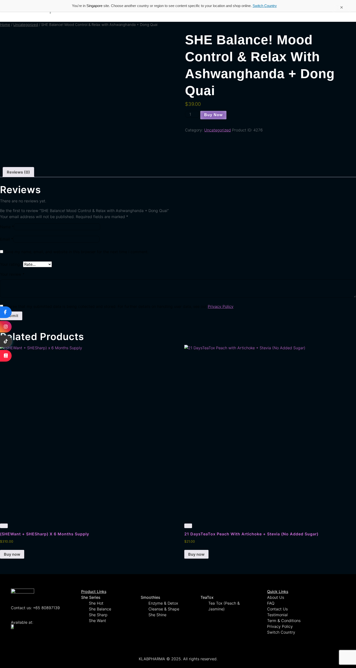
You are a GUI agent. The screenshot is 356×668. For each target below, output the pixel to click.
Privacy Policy (220, 306)
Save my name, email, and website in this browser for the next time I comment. (76, 251)
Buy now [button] (12, 554)
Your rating (11, 264)
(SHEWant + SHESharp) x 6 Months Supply (44, 533)
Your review (12, 274)
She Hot (96, 603)
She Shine (157, 614)
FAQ (270, 603)
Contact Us (277, 609)
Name (7, 226)
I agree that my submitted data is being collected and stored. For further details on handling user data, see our (118, 306)
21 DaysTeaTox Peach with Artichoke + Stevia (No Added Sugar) (251, 533)
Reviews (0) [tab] (18, 172)
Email (6, 239)
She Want (97, 620)
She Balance (100, 609)
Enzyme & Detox (163, 603)
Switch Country (265, 6)
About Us (275, 597)
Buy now (213, 115)
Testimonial (277, 614)
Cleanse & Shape (163, 609)
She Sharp (98, 614)
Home (5, 25)
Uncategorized (25, 25)
